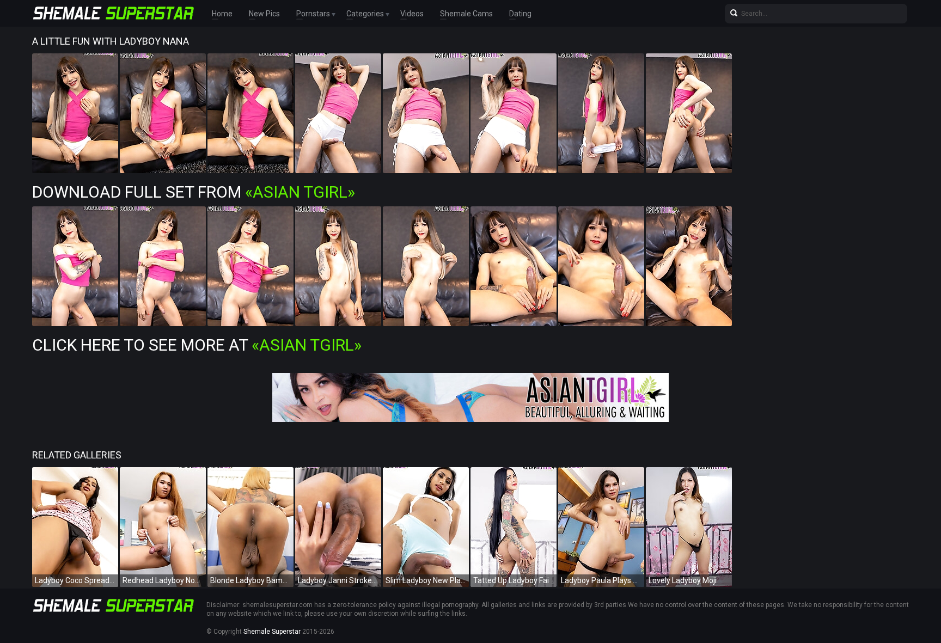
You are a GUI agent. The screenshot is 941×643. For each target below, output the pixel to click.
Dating (520, 13)
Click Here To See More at (197, 344)
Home (222, 13)
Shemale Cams (466, 13)
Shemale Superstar (272, 631)
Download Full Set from (193, 191)
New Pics (264, 13)
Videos (412, 13)
